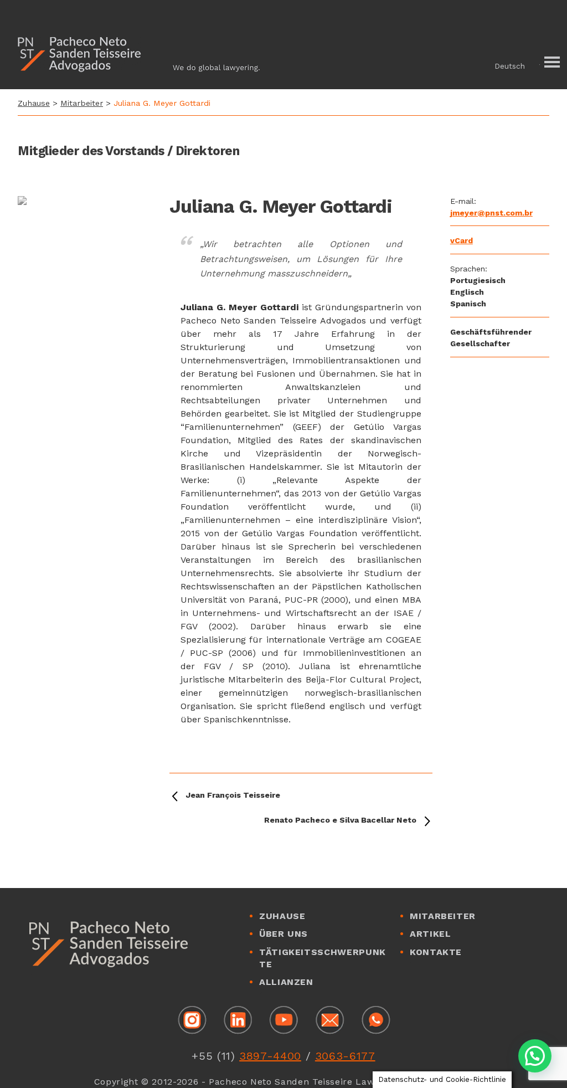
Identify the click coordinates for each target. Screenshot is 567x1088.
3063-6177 (345, 1056)
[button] (519, 66)
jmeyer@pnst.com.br (491, 212)
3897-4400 (270, 1056)
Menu (550, 62)
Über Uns (283, 933)
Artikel (430, 933)
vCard (461, 240)
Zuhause (34, 103)
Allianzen (286, 982)
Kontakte (436, 952)
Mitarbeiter (81, 103)
